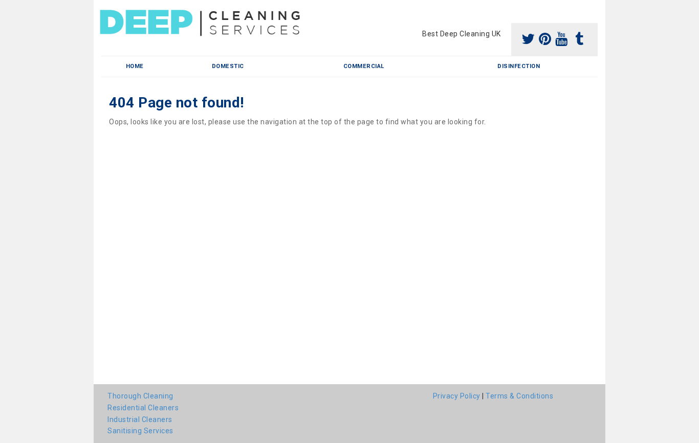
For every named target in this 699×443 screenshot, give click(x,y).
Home (135, 66)
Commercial (363, 66)
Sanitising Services (140, 431)
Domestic (228, 66)
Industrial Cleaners (139, 419)
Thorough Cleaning (140, 396)
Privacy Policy (456, 396)
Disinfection (518, 66)
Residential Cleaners (143, 408)
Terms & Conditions (519, 396)
